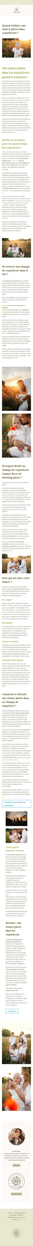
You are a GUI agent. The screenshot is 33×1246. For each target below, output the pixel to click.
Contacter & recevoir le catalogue (14, 804)
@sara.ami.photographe (23, 201)
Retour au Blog (16, 1194)
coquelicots (14, 161)
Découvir (16, 1165)
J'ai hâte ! (12, 1011)
